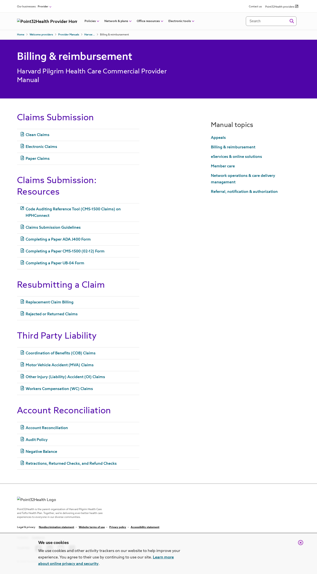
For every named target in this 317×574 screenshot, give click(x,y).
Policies (90, 21)
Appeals (218, 138)
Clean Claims (37, 135)
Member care (223, 166)
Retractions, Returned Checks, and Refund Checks (71, 464)
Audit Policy (37, 440)
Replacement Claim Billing (50, 302)
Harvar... (89, 34)
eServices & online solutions (236, 157)
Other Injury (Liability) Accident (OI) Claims (65, 377)
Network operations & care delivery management (243, 179)
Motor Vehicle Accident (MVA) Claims (60, 365)
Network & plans (116, 21)
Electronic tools (179, 21)
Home (20, 34)
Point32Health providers (279, 7)
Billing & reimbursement (233, 147)
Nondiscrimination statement (56, 527)
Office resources (148, 21)
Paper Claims (38, 159)
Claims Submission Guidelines (53, 228)
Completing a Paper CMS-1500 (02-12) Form (65, 251)
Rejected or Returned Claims (52, 314)
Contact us (255, 6)
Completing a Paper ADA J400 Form (58, 239)
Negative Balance (41, 452)
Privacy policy (117, 527)
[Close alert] (298, 545)
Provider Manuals (68, 34)
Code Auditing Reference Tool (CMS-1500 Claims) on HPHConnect (73, 212)
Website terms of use (92, 527)
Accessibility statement (145, 527)
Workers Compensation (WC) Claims (59, 389)
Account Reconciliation (47, 428)
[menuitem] (90, 21)
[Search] (291, 21)
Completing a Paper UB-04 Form (55, 263)
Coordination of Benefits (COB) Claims (61, 353)
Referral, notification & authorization (244, 192)
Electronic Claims (41, 147)
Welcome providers (41, 34)
